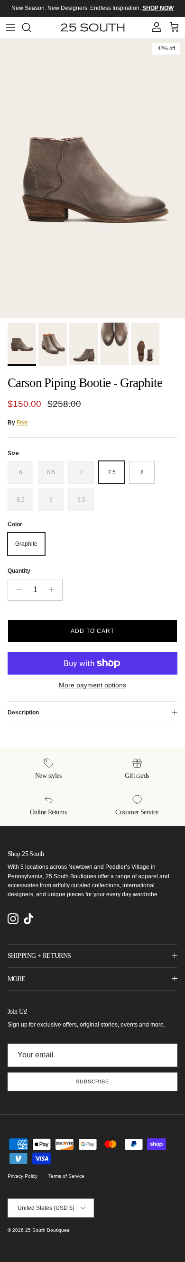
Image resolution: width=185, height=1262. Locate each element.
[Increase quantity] (54, 589)
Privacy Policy (22, 1176)
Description (23, 712)
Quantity (19, 571)
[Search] (31, 27)
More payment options (92, 685)
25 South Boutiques (47, 1230)
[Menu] (10, 27)
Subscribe (92, 1081)
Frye (22, 422)
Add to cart (92, 631)
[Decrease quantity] (16, 589)
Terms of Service (66, 1176)
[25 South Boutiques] (93, 27)
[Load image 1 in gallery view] (92, 178)
